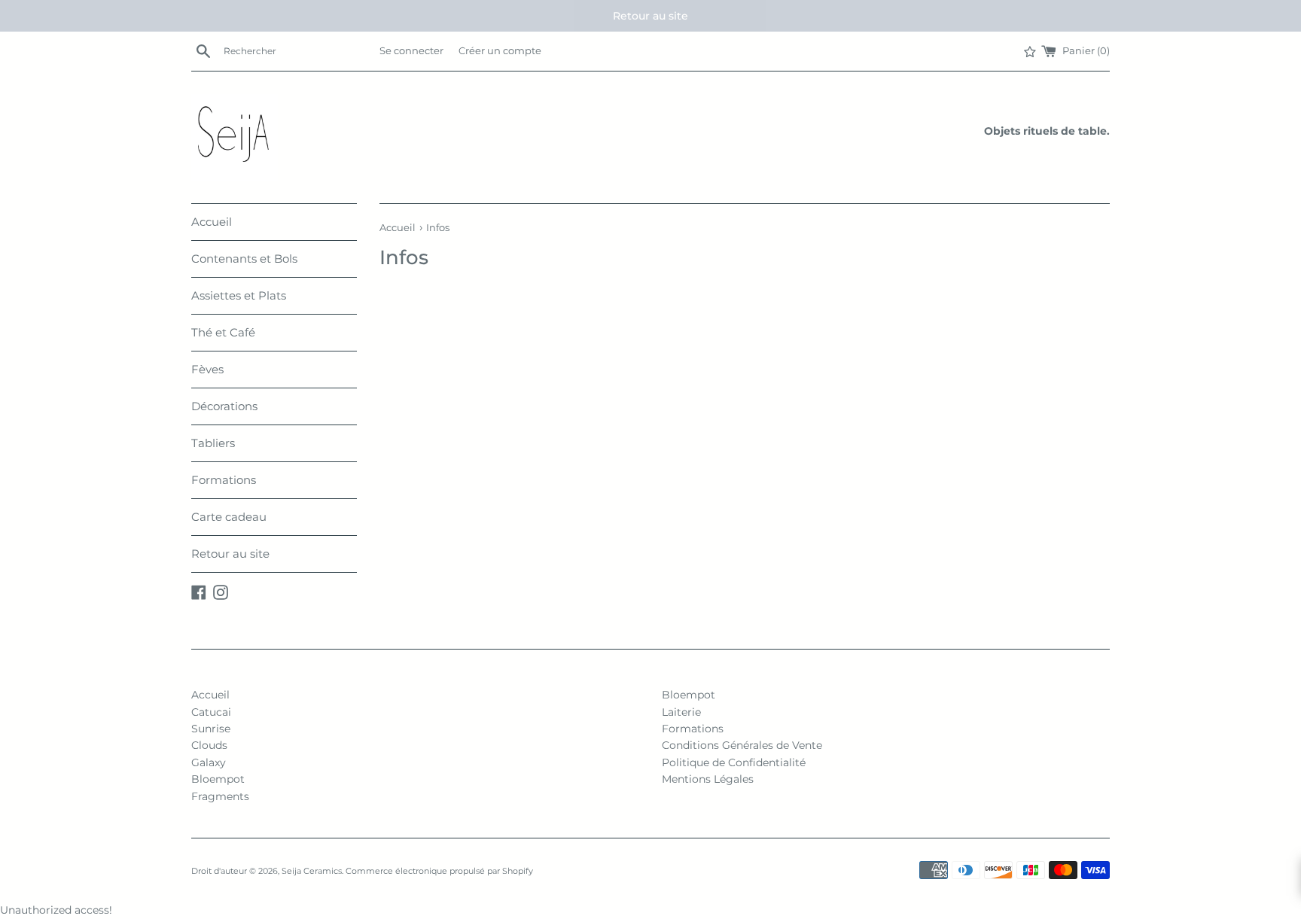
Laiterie (681, 712)
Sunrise (210, 728)
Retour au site (230, 553)
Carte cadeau (229, 517)
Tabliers (213, 443)
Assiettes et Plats (238, 295)
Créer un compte (500, 50)
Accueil (211, 222)
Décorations (224, 406)
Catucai (211, 712)
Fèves (207, 369)
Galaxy (208, 762)
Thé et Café (223, 332)
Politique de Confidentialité (734, 762)
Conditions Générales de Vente (742, 745)
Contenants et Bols (244, 258)
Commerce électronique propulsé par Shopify (439, 871)
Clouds (209, 745)
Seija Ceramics (312, 871)
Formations (223, 480)
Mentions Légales (708, 779)
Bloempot (218, 779)
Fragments (220, 796)
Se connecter (411, 50)
